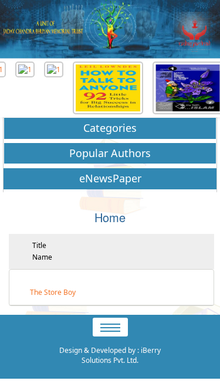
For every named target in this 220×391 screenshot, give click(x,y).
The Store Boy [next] (53, 292)
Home (110, 217)
